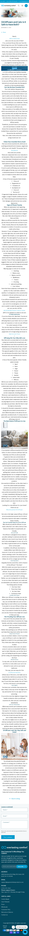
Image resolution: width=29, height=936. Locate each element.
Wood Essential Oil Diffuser (14, 509)
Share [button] (4, 32)
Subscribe (21, 866)
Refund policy (5, 926)
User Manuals (5, 901)
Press (3, 904)
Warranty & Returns (7, 912)
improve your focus (14, 334)
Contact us (4, 914)
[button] (26, 5)
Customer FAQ (5, 909)
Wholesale (4, 907)
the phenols (14, 150)
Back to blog (16, 798)
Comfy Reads (5, 899)
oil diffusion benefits (14, 672)
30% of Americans (14, 38)
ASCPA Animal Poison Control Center (14, 310)
